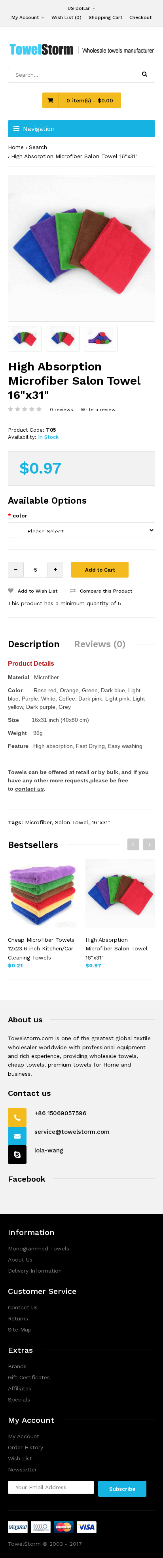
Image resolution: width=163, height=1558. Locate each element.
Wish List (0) (66, 17)
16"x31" (101, 822)
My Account (25, 17)
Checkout (140, 17)
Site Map (20, 1329)
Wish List (20, 1458)
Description (34, 644)
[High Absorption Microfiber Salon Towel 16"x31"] (81, 248)
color (20, 515)
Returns (18, 1318)
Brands (17, 1366)
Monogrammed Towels (38, 1248)
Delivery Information (35, 1270)
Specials (19, 1399)
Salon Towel (71, 822)
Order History (25, 1447)
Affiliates (19, 1388)
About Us (20, 1259)
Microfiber (38, 822)
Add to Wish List (36, 591)
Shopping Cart (105, 17)
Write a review (98, 409)
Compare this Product (105, 591)
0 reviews (61, 409)
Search (38, 147)
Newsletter (22, 1469)
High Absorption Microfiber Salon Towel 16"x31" (74, 156)
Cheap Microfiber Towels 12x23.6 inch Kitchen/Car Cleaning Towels (41, 949)
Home (16, 147)
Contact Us (23, 1307)
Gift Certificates (29, 1377)
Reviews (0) (100, 644)
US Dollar (79, 8)
